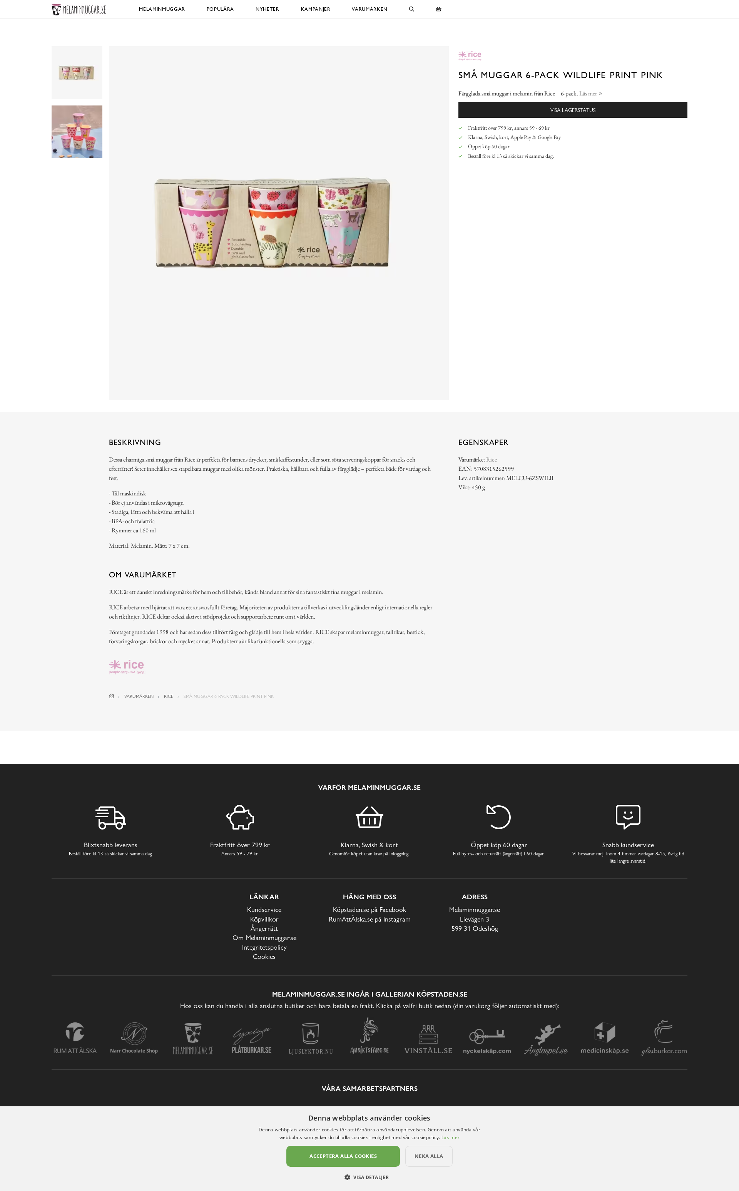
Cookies (264, 956)
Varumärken (370, 9)
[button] (369, 1177)
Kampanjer (316, 9)
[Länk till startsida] (111, 696)
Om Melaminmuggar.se (264, 937)
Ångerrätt (264, 928)
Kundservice (264, 909)
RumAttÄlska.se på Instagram (370, 919)
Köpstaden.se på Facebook (369, 909)
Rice (491, 459)
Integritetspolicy (264, 947)
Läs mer (450, 1137)
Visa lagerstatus (572, 110)
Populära (220, 9)
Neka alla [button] (429, 1156)
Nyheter (267, 9)
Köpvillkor (264, 919)
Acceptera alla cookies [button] (343, 1156)
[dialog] (369, 1148)
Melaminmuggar (162, 9)
